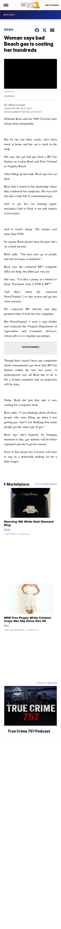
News (8, 29)
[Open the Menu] (6, 5)
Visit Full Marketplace (46, 484)
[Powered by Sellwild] (52, 683)
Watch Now (51, 5)
